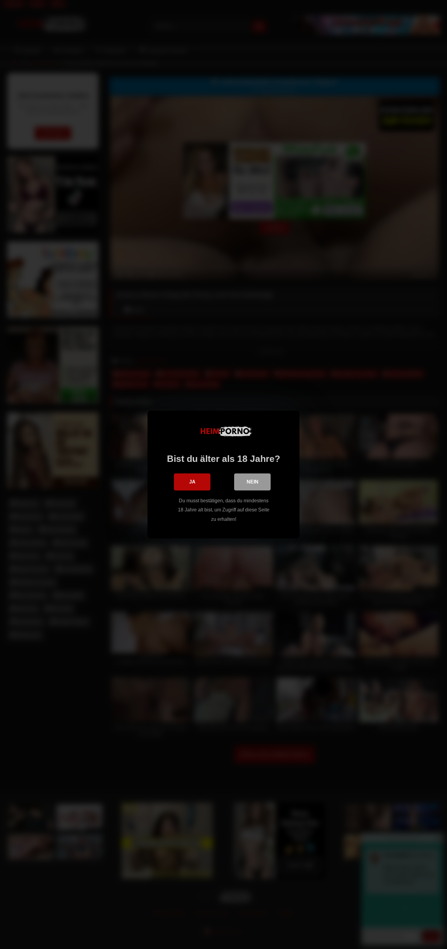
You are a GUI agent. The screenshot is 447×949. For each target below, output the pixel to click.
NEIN (252, 481)
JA (192, 481)
